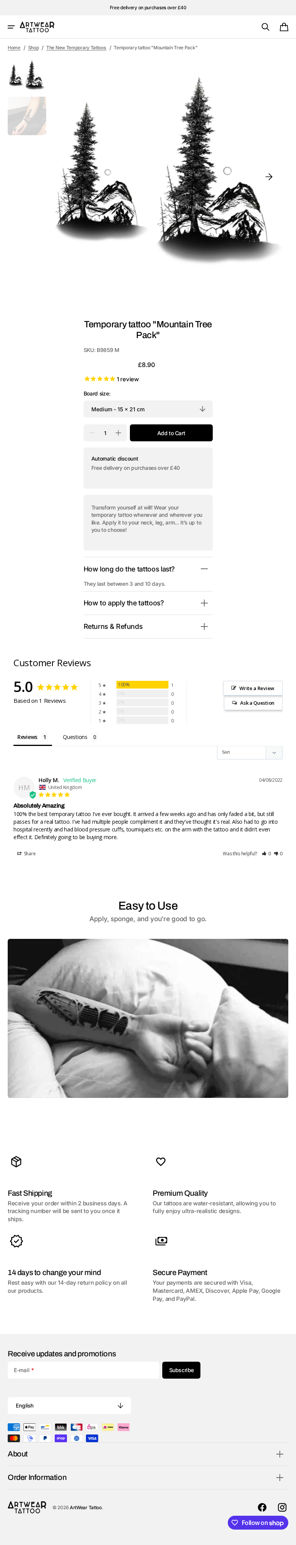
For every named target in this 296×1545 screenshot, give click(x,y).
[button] (11, 26)
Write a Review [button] (256, 688)
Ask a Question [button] (257, 702)
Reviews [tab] (27, 737)
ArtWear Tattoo (86, 1507)
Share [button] (29, 853)
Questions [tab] (75, 737)
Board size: (97, 393)
